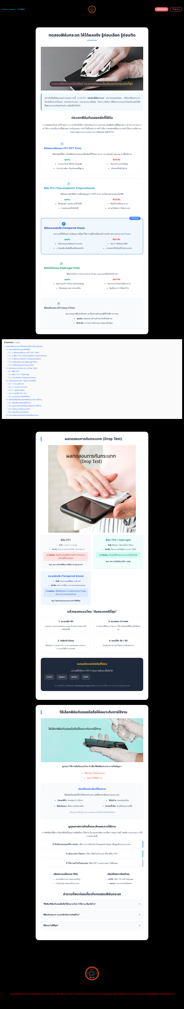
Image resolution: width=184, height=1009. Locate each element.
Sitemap (21, 9)
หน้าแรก (5, 9)
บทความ (13, 9)
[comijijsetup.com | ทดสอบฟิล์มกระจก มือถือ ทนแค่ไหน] (92, 9)
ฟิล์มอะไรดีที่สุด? (92, 925)
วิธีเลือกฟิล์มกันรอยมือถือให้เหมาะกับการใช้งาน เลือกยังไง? (92, 904)
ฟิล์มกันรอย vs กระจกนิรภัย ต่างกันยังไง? (92, 915)
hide (17, 342)
